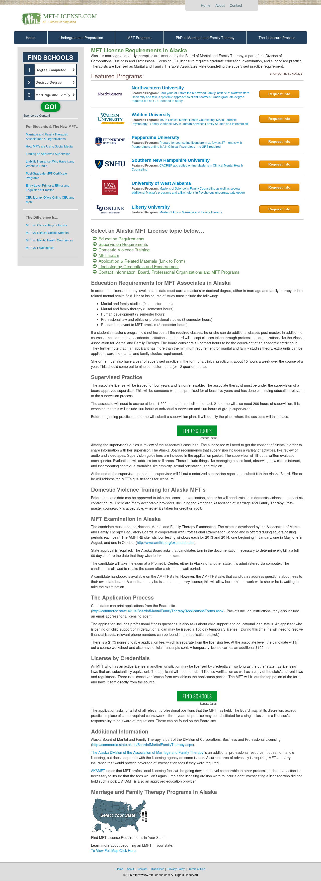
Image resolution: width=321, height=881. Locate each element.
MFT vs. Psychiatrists (40, 248)
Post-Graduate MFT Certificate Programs (46, 176)
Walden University (151, 114)
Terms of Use (197, 869)
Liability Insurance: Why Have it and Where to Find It (50, 164)
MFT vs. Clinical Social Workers (47, 233)
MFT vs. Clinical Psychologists (46, 225)
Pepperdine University (155, 137)
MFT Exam (109, 255)
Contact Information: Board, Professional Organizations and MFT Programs (169, 272)
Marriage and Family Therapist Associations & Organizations (46, 137)
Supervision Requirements (123, 244)
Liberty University (151, 207)
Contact (236, 5)
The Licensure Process (277, 37)
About (220, 5)
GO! (50, 106)
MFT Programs (139, 37)
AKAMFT (98, 770)
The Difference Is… (42, 217)
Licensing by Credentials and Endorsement (139, 266)
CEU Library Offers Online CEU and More (50, 200)
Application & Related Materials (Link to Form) (142, 261)
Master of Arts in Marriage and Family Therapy (190, 212)
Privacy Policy (176, 869)
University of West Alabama (161, 183)
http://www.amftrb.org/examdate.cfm (165, 542)
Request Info (279, 94)
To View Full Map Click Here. (114, 850)
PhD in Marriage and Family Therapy (205, 37)
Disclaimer (157, 869)
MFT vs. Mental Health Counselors (49, 240)
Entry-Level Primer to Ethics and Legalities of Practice (47, 188)
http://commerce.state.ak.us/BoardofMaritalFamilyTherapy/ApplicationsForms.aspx (157, 610)
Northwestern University (158, 87)
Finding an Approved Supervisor (48, 154)
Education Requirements (121, 238)
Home (205, 5)
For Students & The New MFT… (52, 126)
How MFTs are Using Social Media (49, 146)
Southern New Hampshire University (171, 160)
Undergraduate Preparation (81, 37)
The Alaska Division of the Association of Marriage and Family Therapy (147, 752)
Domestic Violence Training (124, 249)
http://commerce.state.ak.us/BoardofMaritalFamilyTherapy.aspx (142, 744)
